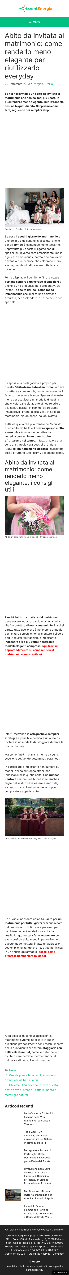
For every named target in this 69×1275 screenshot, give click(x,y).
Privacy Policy (41, 1229)
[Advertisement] (34, 151)
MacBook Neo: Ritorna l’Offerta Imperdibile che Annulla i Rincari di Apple (38, 1195)
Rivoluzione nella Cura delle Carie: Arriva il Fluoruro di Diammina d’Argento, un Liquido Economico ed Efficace (37, 1176)
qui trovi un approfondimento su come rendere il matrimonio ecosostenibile (32, 650)
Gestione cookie (60, 1272)
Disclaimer (58, 1229)
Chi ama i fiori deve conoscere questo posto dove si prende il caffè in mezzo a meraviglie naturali (31, 1090)
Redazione (25, 1229)
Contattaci (58, 1253)
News (13, 1070)
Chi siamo (11, 1229)
